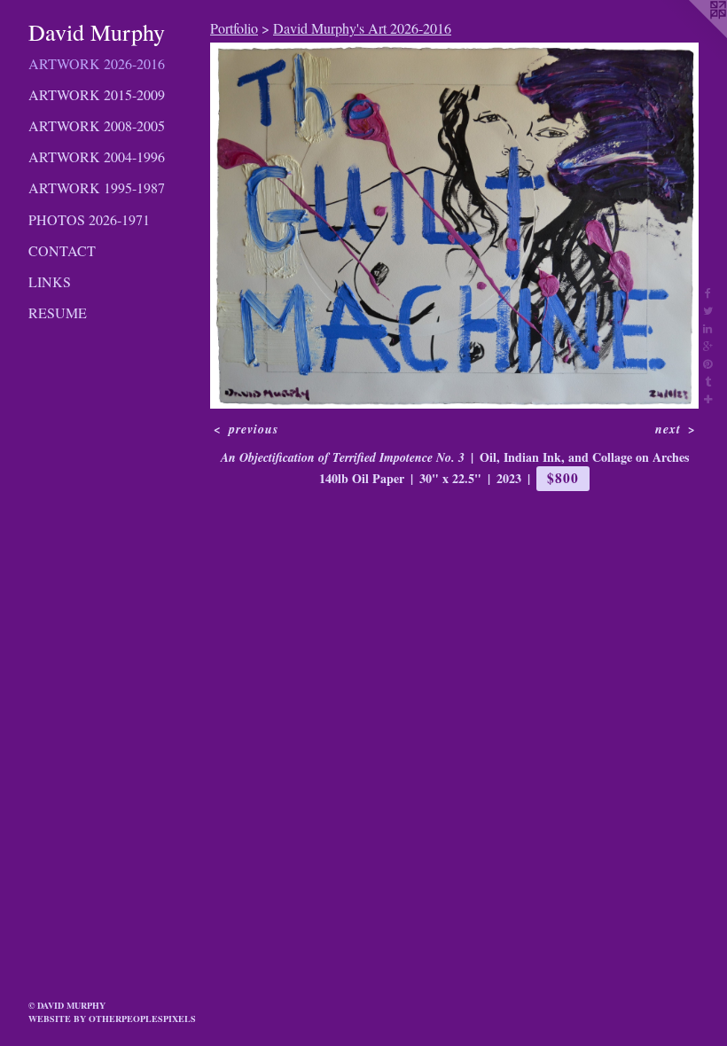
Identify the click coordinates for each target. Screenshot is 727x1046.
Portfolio (234, 28)
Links (49, 281)
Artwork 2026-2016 (96, 63)
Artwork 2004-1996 (96, 156)
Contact (62, 250)
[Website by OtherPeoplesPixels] (691, 35)
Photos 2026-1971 (89, 219)
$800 (562, 478)
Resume (57, 312)
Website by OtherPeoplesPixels (112, 1018)
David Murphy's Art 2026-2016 (362, 28)
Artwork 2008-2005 (96, 125)
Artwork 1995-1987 (96, 187)
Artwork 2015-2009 (96, 94)
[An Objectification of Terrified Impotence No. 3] (454, 226)
